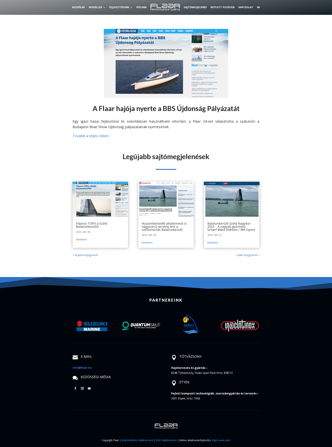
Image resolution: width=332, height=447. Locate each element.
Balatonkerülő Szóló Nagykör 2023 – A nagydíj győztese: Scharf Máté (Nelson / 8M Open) (231, 226)
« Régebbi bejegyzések (85, 255)
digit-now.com (221, 440)
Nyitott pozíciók (223, 7)
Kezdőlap (78, 7)
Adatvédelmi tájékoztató (137, 440)
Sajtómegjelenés (195, 7)
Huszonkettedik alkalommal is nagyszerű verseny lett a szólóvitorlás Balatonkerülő (164, 226)
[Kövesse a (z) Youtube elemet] (89, 388)
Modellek (95, 7)
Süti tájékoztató (166, 440)
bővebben (81, 239)
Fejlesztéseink (119, 7)
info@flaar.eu (82, 368)
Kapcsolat (245, 7)
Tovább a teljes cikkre (91, 135)
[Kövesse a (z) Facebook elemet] (75, 388)
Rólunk (141, 7)
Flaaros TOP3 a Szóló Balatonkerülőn (91, 225)
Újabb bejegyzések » (247, 255)
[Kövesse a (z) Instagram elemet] (82, 388)
